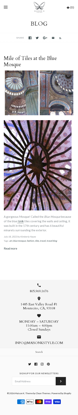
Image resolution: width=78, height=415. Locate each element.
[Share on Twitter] (37, 37)
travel (43, 240)
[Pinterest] (48, 364)
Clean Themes (43, 393)
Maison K (19, 393)
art (10, 240)
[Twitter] (29, 364)
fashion (30, 240)
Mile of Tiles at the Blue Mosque (30, 61)
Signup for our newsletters (39, 373)
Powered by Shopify (61, 393)
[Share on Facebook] (30, 37)
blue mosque (19, 240)
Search (39, 352)
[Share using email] (53, 37)
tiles (37, 240)
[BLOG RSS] (58, 37)
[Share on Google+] (45, 37)
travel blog (52, 240)
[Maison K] (39, 7)
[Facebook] (35, 364)
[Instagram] (42, 364)
